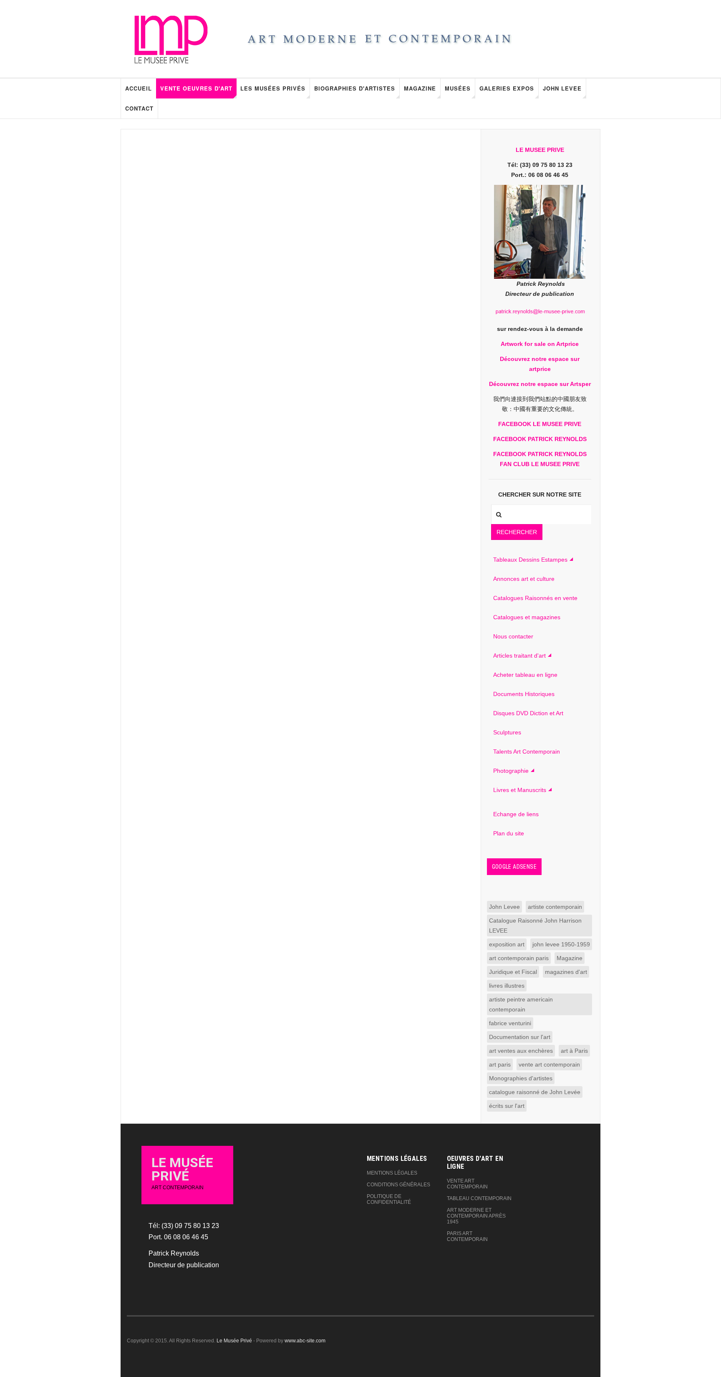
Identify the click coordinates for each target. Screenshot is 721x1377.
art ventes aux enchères (521, 1050)
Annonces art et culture (524, 578)
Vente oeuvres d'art (196, 88)
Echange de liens (516, 814)
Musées (458, 88)
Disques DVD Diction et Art (528, 713)
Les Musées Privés (272, 88)
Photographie (511, 770)
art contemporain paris (519, 958)
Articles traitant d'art (519, 655)
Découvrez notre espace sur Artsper (540, 384)
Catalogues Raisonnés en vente (535, 598)
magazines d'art (566, 971)
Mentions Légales (392, 1173)
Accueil (138, 88)
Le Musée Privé (234, 1341)
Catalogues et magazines (526, 617)
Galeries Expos (506, 88)
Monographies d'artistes (520, 1078)
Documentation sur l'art (519, 1037)
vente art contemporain (549, 1064)
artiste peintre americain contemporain (521, 1004)
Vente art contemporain (467, 1184)
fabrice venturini (510, 1023)
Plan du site (508, 833)
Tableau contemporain (479, 1198)
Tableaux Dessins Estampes (530, 559)
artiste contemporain (555, 906)
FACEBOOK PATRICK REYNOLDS (540, 439)
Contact (139, 108)
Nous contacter (513, 636)
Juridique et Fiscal (513, 971)
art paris (500, 1064)
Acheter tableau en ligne (525, 674)
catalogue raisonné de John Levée (534, 1092)
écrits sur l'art (506, 1105)
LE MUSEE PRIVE (540, 149)
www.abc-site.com (305, 1341)
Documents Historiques (524, 694)
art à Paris (574, 1050)
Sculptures (507, 732)
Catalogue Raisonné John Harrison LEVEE (535, 925)
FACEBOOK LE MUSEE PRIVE (539, 424)
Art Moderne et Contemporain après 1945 (476, 1216)
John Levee (562, 88)
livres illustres (506, 985)
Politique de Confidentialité (389, 1199)
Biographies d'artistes (354, 88)
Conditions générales (398, 1185)
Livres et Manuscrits (519, 790)
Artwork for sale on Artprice (540, 343)
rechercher (517, 532)
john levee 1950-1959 (561, 944)
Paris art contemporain (467, 1236)
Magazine (420, 88)
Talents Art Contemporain (526, 751)
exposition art (506, 944)
